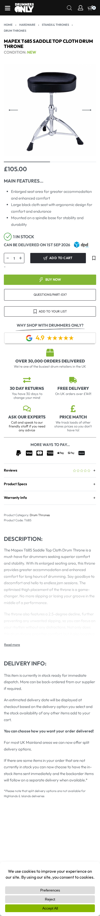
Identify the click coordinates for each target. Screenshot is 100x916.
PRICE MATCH (73, 416)
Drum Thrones (15, 30)
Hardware (27, 25)
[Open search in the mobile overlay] (69, 7)
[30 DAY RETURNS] (27, 380)
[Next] (87, 110)
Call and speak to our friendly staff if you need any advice (27, 426)
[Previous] (13, 110)
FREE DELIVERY (73, 388)
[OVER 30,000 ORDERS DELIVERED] (50, 353)
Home (8, 25)
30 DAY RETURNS (27, 388)
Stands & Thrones (55, 25)
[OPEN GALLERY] (50, 110)
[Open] (8, 8)
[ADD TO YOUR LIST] (94, 258)
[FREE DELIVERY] (73, 380)
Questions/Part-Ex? (50, 294)
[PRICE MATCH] (73, 408)
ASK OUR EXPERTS (27, 416)
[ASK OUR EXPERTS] (27, 408)
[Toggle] (12, 644)
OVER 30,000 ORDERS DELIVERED (50, 361)
